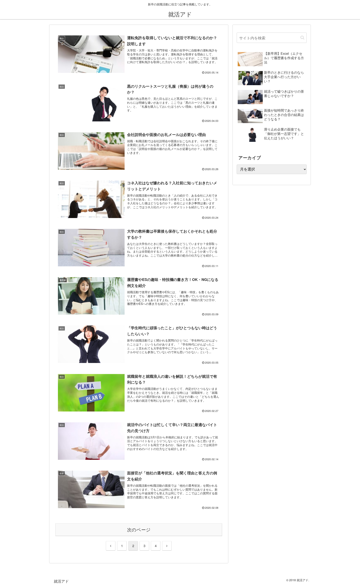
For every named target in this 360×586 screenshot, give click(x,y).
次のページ (139, 529)
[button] (302, 37)
